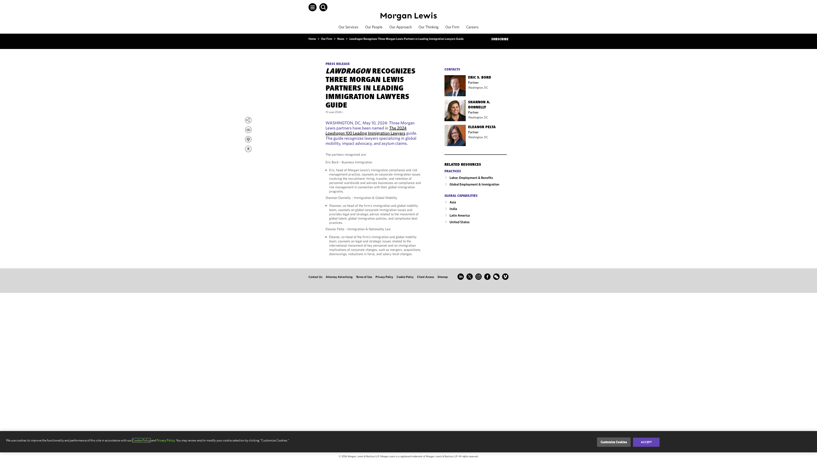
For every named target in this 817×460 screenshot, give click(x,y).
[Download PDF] (248, 148)
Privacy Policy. (166, 440)
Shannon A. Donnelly (479, 105)
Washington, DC (478, 87)
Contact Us (315, 277)
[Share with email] (248, 129)
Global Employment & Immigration (474, 184)
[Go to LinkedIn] (460, 276)
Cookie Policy (405, 277)
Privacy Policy (384, 277)
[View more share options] (248, 120)
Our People (374, 26)
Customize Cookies (614, 442)
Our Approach (400, 26)
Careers (472, 26)
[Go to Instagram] (478, 276)
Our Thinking (428, 26)
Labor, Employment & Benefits (471, 177)
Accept (646, 442)
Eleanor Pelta (482, 127)
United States (460, 222)
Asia (453, 202)
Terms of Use (364, 277)
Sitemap (442, 277)
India (453, 209)
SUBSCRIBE (499, 39)
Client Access (425, 277)
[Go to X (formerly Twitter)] (469, 276)
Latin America (460, 215)
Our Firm (452, 26)
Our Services (348, 26)
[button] (313, 7)
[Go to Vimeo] (505, 276)
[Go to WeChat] (496, 276)
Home (312, 39)
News (340, 39)
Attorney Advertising (339, 277)
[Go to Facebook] (487, 276)
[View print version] (248, 139)
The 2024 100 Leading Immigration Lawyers (366, 130)
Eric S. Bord (479, 78)
